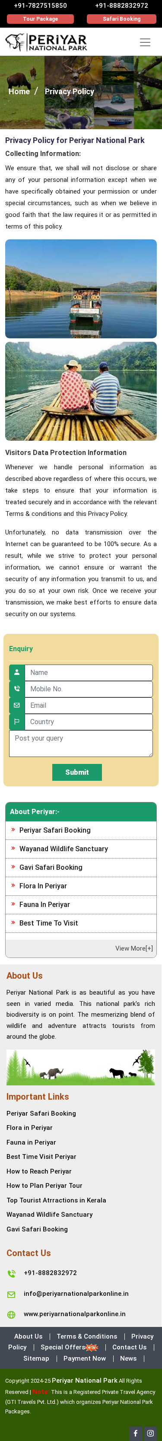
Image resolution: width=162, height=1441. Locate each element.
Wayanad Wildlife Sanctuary (63, 849)
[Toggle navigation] (145, 42)
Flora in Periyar (43, 886)
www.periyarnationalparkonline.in (75, 1314)
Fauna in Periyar (44, 904)
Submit (77, 772)
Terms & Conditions (87, 1336)
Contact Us (129, 1347)
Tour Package (40, 19)
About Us (28, 1336)
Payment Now (85, 1358)
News (128, 1358)
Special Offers (63, 1347)
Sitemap (36, 1358)
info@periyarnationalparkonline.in (76, 1294)
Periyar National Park (85, 1380)
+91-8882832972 (121, 6)
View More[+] (134, 948)
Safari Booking (121, 19)
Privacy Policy (69, 91)
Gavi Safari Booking (51, 867)
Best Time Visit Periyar (41, 1157)
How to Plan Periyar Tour (44, 1186)
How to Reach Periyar (39, 1171)
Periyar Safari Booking (55, 830)
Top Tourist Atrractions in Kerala (56, 1200)
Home (19, 91)
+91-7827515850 (40, 6)
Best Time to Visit (48, 923)
